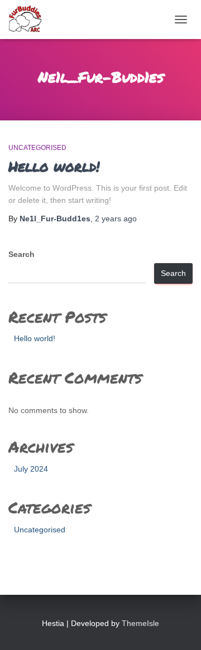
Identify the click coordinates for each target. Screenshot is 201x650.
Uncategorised (37, 148)
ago (116, 218)
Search (21, 254)
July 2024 (31, 468)
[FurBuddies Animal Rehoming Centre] (29, 19)
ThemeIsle (140, 623)
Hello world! (54, 166)
